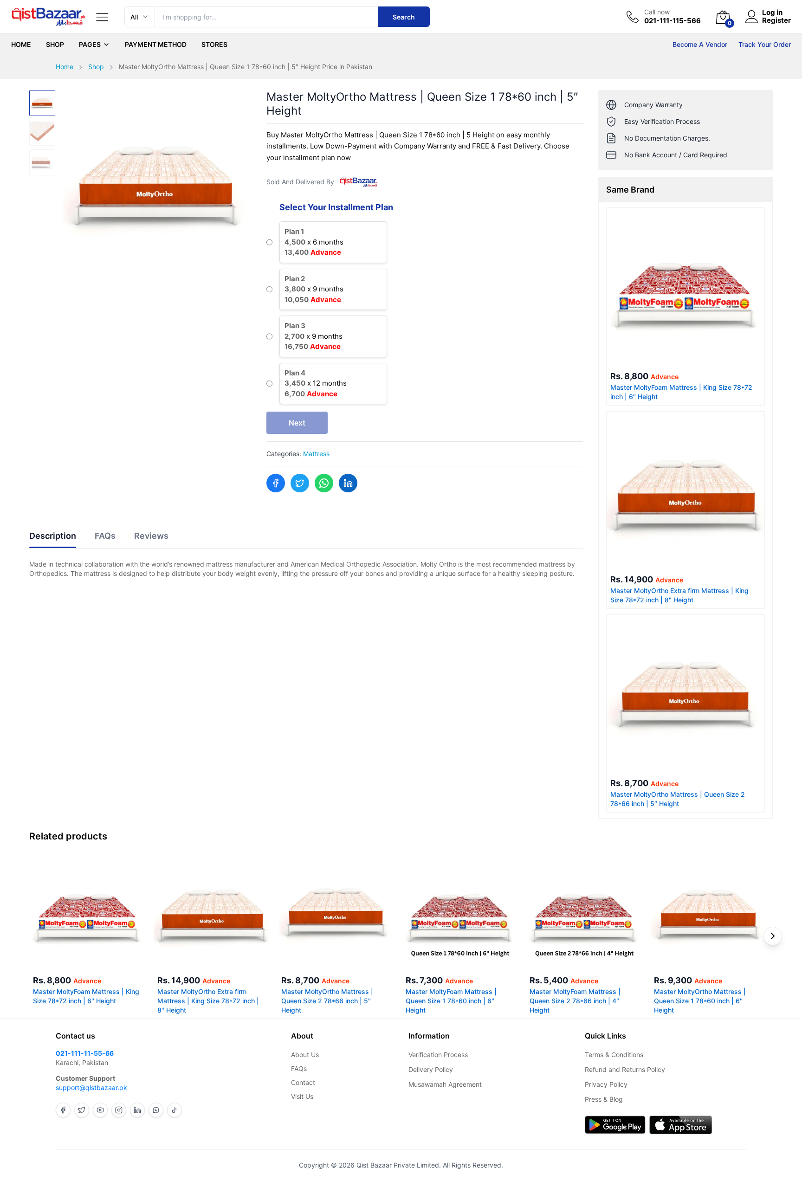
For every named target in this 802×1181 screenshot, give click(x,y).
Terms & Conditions (614, 1054)
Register (776, 21)
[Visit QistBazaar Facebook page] (63, 1110)
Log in (772, 13)
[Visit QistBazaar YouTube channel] (100, 1110)
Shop (55, 44)
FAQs (299, 1068)
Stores (214, 44)
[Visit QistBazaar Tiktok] (174, 1110)
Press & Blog (604, 1099)
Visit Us (302, 1096)
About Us (305, 1054)
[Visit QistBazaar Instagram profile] (118, 1110)
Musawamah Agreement (445, 1084)
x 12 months (316, 383)
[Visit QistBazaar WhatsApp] (156, 1110)
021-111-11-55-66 (85, 1053)
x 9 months (314, 289)
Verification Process (438, 1054)
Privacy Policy (606, 1084)
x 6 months (314, 242)
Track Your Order (764, 44)
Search (404, 17)
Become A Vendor (700, 44)
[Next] (772, 936)
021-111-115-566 (672, 21)
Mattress (316, 454)
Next (297, 422)
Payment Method (156, 44)
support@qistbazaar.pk (91, 1087)
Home (21, 44)
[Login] (751, 16)
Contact (303, 1082)
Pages (90, 44)
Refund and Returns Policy (625, 1069)
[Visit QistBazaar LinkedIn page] (137, 1110)
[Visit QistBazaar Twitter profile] (81, 1110)
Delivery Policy (430, 1069)
